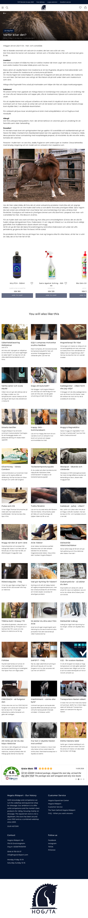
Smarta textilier (9, 427)
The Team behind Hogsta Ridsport (61, 810)
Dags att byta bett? (40, 386)
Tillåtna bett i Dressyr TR (13, 621)
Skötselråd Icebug (69, 621)
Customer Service (55, 807)
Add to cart (17, 295)
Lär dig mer (8, 30)
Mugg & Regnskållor (70, 427)
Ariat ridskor (37, 543)
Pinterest (51, 850)
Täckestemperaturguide (42, 467)
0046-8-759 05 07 (14, 852)
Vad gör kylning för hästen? (44, 582)
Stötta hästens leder (69, 741)
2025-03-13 (5, 347)
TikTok (50, 847)
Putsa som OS (8, 506)
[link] (44, 773)
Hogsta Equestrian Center (58, 800)
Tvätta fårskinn (38, 506)
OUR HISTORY (13, 826)
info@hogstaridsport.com (17, 855)
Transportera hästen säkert (73, 699)
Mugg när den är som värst (14, 543)
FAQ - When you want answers (60, 813)
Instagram (52, 843)
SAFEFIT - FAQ (38, 660)
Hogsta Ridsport (54, 804)
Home (5, 38)
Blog (10, 38)
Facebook (52, 840)
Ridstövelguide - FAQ (12, 582)
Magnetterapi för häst (70, 343)
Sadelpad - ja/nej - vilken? (72, 506)
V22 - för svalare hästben (72, 660)
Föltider (5, 660)
